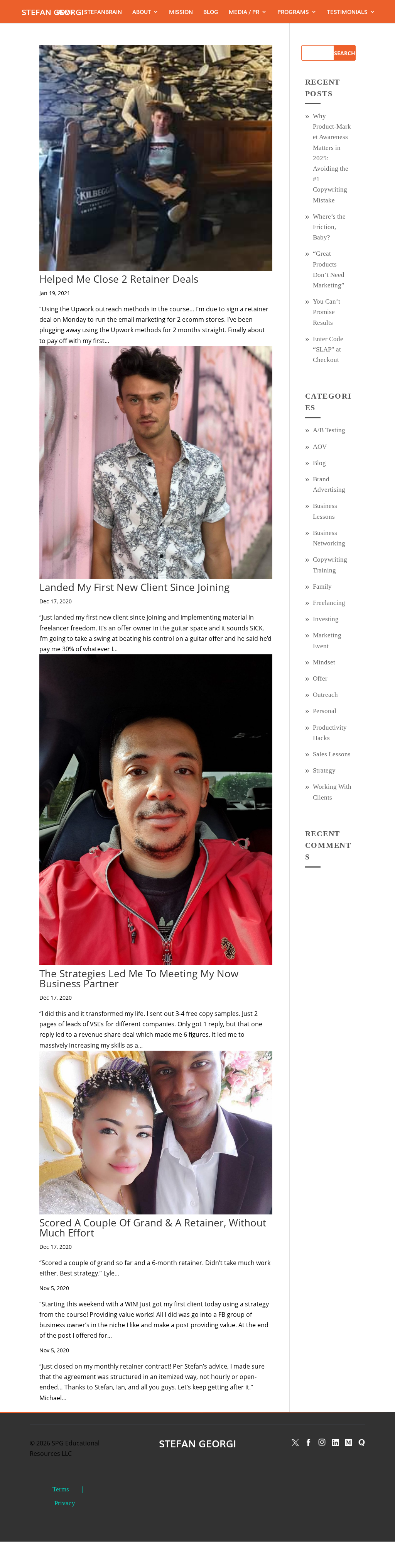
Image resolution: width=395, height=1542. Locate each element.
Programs (293, 12)
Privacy (64, 1503)
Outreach (325, 694)
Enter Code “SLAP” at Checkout (328, 349)
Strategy (324, 770)
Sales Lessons (332, 754)
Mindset (324, 662)
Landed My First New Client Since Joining (134, 587)
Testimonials (347, 12)
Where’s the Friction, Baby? (329, 227)
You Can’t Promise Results (326, 312)
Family (322, 586)
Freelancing (329, 602)
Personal (324, 711)
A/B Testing (329, 430)
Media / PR (244, 12)
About (141, 12)
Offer (320, 678)
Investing (326, 619)
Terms (60, 1489)
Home (65, 12)
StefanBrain (103, 12)
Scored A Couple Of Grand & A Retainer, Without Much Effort (152, 1228)
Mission (181, 12)
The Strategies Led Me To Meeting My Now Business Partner (138, 978)
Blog (210, 12)
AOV (320, 446)
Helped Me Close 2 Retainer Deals (118, 279)
